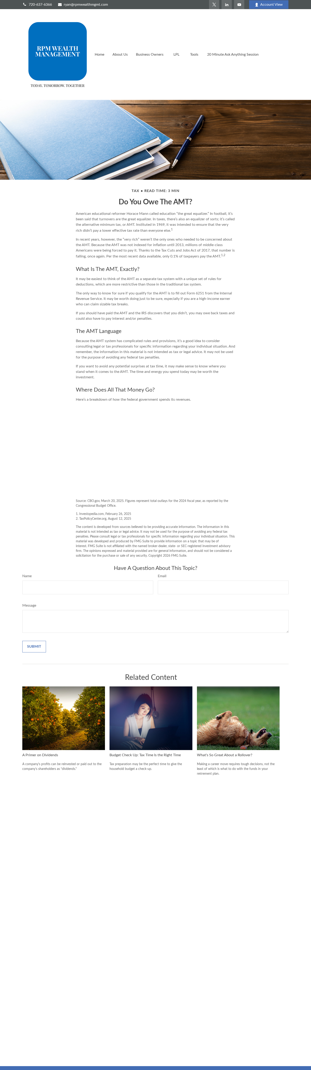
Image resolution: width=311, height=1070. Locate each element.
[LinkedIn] (227, 4)
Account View (271, 4)
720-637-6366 (40, 4)
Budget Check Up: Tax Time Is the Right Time (145, 755)
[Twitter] (214, 4)
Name (27, 576)
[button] (99, 54)
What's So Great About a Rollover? (224, 755)
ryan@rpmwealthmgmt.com (86, 4)
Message (29, 605)
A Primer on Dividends (40, 755)
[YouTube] (239, 4)
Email (162, 576)
